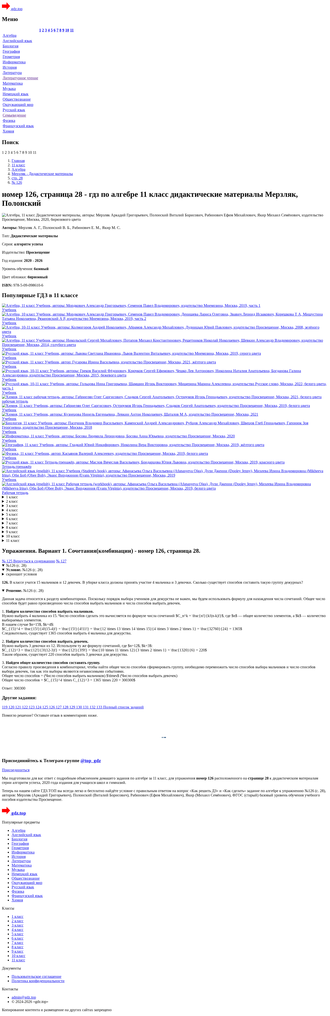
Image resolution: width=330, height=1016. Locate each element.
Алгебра (9, 35)
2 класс (12, 501)
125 (45, 707)
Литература (12, 73)
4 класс (12, 510)
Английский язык (17, 41)
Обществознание (17, 99)
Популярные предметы (21, 822)
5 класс (12, 514)
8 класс (12, 527)
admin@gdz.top (24, 997)
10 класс (13, 536)
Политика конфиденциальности (38, 981)
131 (86, 707)
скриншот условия (21, 574)
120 (11, 707)
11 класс (13, 540)
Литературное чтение (20, 78)
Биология (10, 46)
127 (59, 707)
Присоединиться (15, 770)
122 (25, 707)
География (11, 51)
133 (99, 707)
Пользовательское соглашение (36, 976)
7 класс (12, 523)
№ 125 (7, 561)
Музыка (9, 89)
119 (5, 707)
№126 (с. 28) (16, 565)
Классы (8, 908)
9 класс (12, 532)
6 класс (12, 519)
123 (32, 707)
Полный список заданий (123, 707)
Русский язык (14, 110)
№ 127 (61, 561)
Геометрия (11, 57)
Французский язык (18, 126)
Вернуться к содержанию (34, 561)
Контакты (10, 989)
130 (79, 707)
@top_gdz (90, 760)
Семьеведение (14, 115)
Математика (13, 83)
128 (66, 707)
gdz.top (16, 9)
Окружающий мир (18, 105)
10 (67, 30)
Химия (8, 131)
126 (52, 707)
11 (72, 30)
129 (72, 707)
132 (93, 707)
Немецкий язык (16, 94)
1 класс (12, 497)
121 (18, 707)
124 (39, 707)
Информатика (14, 62)
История (10, 67)
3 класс (12, 506)
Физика (9, 120)
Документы (11, 968)
